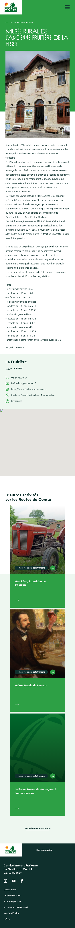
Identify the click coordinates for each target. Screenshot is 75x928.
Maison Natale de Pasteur (31, 685)
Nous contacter (44, 850)
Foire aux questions (12, 901)
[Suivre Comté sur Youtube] (13, 881)
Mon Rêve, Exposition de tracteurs (30, 583)
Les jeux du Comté (12, 896)
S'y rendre (16, 401)
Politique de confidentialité (16, 907)
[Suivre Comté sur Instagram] (5, 881)
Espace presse (10, 890)
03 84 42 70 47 (19, 377)
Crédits (7, 919)
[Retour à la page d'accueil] (11, 7)
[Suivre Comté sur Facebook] (22, 881)
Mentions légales (11, 913)
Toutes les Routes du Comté (37, 828)
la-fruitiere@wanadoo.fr (23, 383)
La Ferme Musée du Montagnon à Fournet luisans (35, 791)
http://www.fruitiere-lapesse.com (29, 389)
